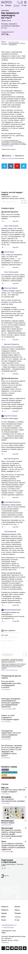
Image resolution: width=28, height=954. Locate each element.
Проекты (4, 910)
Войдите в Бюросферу (7, 158)
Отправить (7, 655)
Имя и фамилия (9, 630)
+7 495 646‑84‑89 (7, 927)
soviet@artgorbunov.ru (9, 925)
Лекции (8, 5)
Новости (4, 907)
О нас (24, 5)
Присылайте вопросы (7, 145)
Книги (3, 920)
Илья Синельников (14, 42)
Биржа (4, 913)
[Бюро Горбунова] (6, 2)
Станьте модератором (11, 670)
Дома (3, 917)
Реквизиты (5, 942)
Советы (16, 5)
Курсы (17, 910)
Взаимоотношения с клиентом (8, 149)
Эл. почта (4, 635)
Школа (17, 907)
